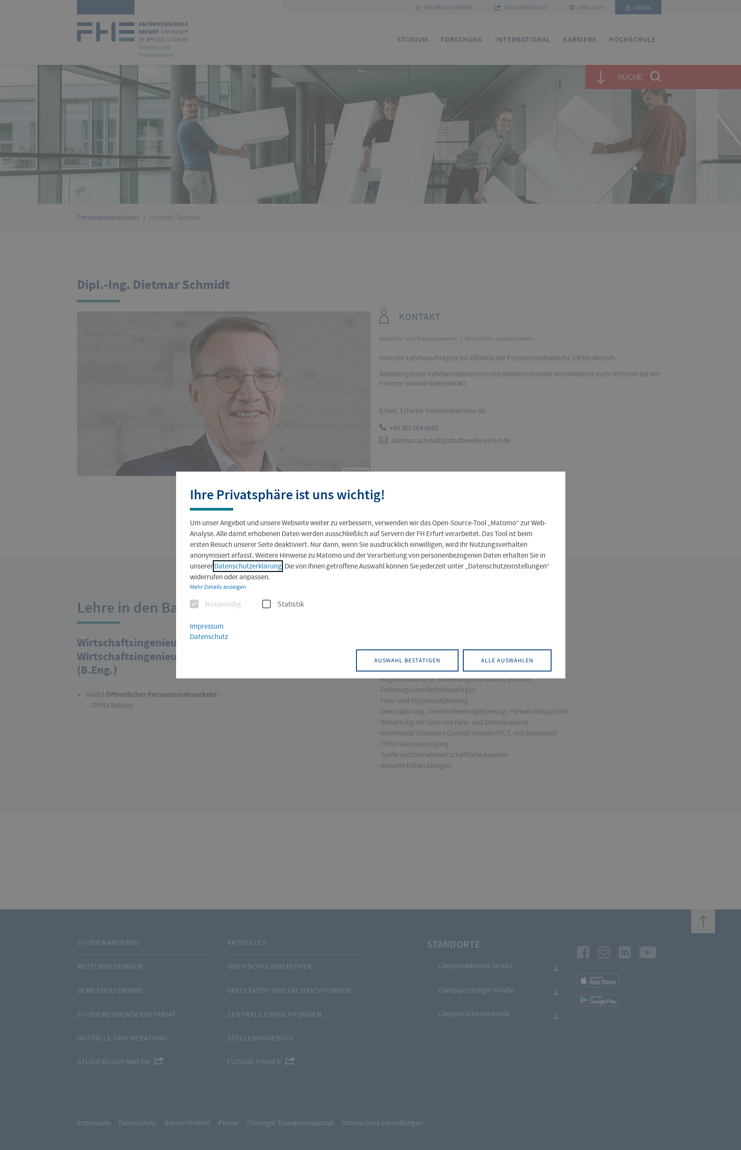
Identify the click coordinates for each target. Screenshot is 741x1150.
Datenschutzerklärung (248, 566)
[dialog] (370, 575)
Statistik (290, 604)
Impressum (207, 626)
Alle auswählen (507, 660)
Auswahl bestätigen (407, 660)
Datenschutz (209, 636)
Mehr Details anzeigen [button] (218, 587)
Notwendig (223, 604)
